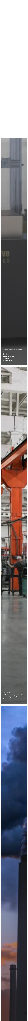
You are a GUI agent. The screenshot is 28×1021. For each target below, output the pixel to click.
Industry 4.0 (19, 349)
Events (4, 692)
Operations (10, 692)
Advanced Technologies (9, 349)
